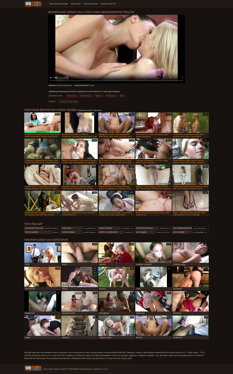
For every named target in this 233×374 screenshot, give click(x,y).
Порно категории (90, 4)
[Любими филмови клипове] (33, 368)
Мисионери (71, 96)
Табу (122, 96)
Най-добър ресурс (108, 4)
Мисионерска (86, 96)
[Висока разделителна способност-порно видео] (33, 4)
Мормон (99, 96)
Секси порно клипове (59, 4)
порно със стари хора (68, 101)
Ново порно (76, 4)
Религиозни (111, 96)
